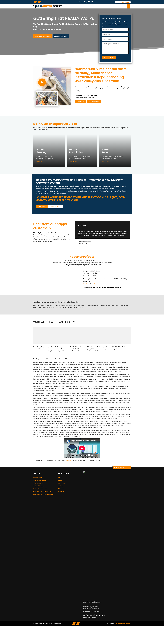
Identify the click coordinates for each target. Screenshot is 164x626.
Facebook (86, 284)
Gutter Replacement (40, 489)
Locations (99, 6)
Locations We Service (43, 36)
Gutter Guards (38, 483)
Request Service (55, 206)
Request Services (60, 36)
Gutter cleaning (41, 151)
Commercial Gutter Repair (42, 492)
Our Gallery (42, 206)
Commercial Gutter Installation (43, 495)
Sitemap (61, 489)
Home (60, 477)
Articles (109, 6)
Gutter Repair (106, 151)
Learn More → (40, 162)
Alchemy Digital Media (122, 623)
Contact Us (80, 101)
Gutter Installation (76, 151)
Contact (119, 6)
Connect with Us (119, 467)
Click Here (69, 460)
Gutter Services (84, 6)
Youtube (95, 284)
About (72, 6)
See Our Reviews (94, 101)
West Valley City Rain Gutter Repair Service (107, 287)
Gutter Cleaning (38, 486)
